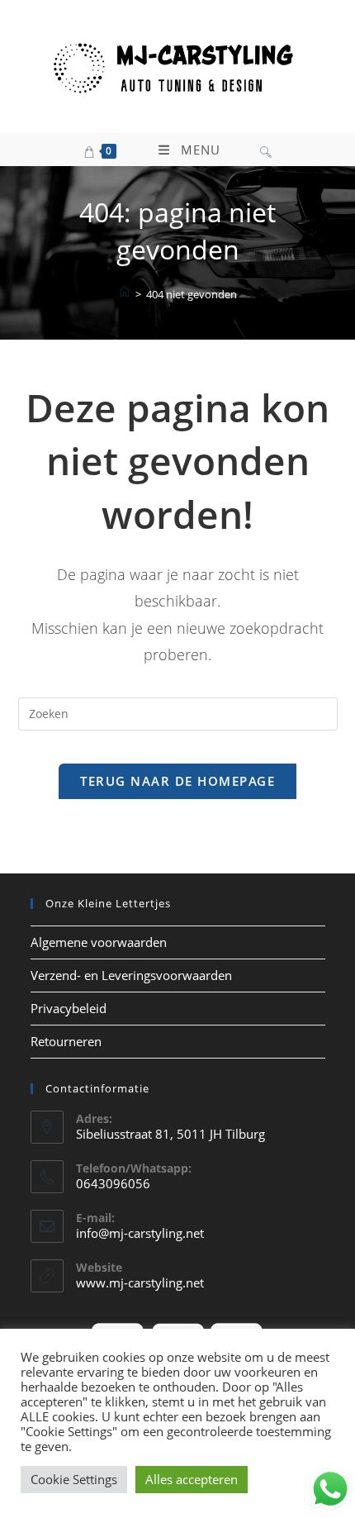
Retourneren (66, 1041)
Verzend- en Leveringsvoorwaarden (131, 975)
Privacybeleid (68, 1008)
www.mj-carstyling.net (140, 1282)
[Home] (124, 293)
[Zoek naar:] (266, 149)
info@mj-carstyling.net (140, 1233)
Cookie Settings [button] (74, 1479)
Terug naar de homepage (177, 781)
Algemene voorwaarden (99, 942)
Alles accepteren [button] (191, 1479)
